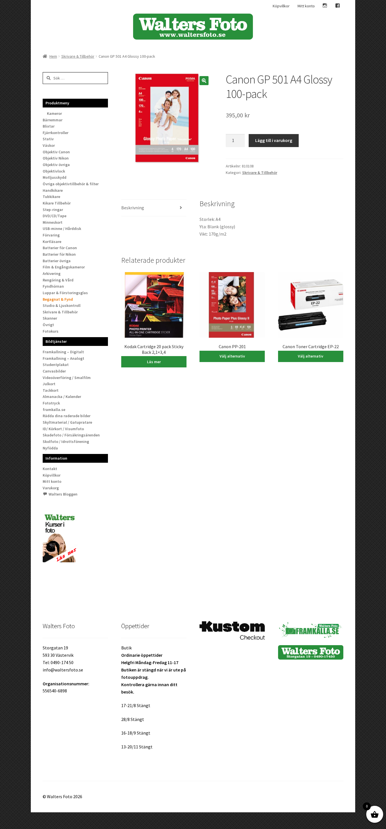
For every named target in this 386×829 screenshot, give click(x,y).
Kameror (54, 113)
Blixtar (49, 126)
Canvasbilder (54, 371)
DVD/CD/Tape (54, 215)
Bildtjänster (56, 341)
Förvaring (51, 235)
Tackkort (50, 390)
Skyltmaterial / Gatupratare (67, 422)
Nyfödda (50, 448)
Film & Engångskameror (64, 267)
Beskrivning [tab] (132, 207)
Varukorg (51, 487)
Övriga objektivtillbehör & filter (71, 183)
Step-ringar (53, 209)
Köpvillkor (281, 5)
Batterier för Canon (60, 247)
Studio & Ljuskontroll (62, 305)
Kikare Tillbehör (57, 203)
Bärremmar (52, 119)
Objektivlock (54, 171)
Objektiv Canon (56, 151)
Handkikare (53, 190)
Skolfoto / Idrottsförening (66, 441)
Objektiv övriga (56, 164)
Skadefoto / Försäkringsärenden (71, 435)
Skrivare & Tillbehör (77, 56)
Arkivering (51, 273)
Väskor (49, 145)
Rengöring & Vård (58, 280)
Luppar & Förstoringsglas (65, 292)
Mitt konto (306, 5)
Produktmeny (57, 102)
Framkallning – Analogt (63, 358)
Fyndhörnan (53, 286)
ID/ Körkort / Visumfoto (63, 428)
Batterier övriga (57, 260)
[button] (204, 80)
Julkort (49, 383)
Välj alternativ (232, 356)
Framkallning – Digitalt (63, 351)
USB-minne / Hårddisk (62, 228)
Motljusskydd (54, 177)
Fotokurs (50, 331)
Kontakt (50, 468)
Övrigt (48, 324)
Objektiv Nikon (56, 158)
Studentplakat (56, 364)
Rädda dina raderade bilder (66, 415)
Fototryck (51, 403)
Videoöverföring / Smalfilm (67, 377)
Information (56, 458)
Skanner (50, 318)
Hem (53, 56)
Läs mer (154, 361)
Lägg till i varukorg (273, 140)
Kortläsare (52, 241)
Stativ (48, 138)
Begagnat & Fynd (58, 299)
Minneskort (52, 222)
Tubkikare (51, 196)
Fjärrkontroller (55, 132)
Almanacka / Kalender (62, 396)
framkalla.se (54, 409)
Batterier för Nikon (59, 254)
